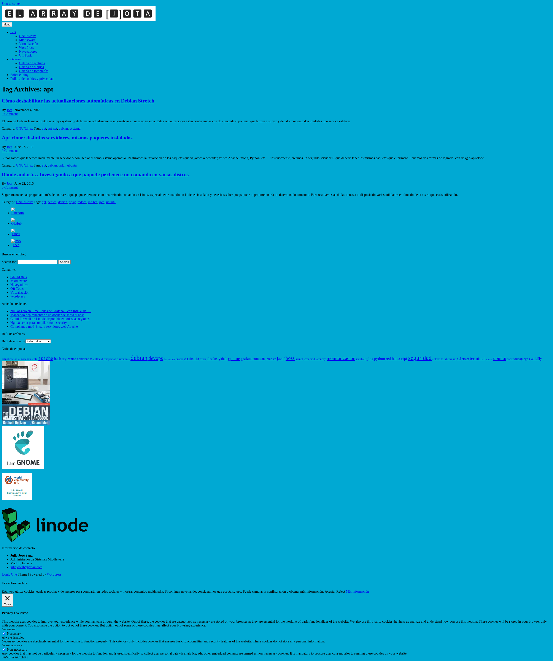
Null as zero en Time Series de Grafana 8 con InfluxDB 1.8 (50, 311)
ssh (454, 359)
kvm (306, 358)
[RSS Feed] (16, 245)
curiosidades (123, 359)
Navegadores (28, 51)
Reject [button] (340, 591)
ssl (459, 359)
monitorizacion (341, 358)
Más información (357, 591)
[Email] (16, 234)
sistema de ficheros (442, 358)
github (223, 359)
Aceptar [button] (330, 591)
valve (510, 359)
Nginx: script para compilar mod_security (38, 322)
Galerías (16, 59)
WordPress (26, 47)
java (280, 358)
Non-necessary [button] (12, 645)
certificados (84, 358)
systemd (75, 128)
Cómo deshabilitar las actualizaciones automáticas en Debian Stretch (78, 101)
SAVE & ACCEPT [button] (15, 657)
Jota (9, 110)
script (402, 358)
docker (171, 359)
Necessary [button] (9, 629)
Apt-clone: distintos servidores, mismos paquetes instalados (67, 137)
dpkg (62, 165)
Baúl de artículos (13, 341)
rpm (101, 202)
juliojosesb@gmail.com (26, 567)
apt (44, 128)
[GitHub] (16, 223)
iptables (271, 358)
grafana (247, 359)
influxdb (259, 358)
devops (155, 358)
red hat (92, 202)
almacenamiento (28, 358)
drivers (179, 359)
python (379, 358)
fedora (82, 202)
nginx (368, 358)
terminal (477, 358)
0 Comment (10, 114)
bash (57, 358)
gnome (234, 358)
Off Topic (25, 55)
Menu (6, 24)
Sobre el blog (19, 75)
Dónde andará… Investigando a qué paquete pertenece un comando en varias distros (95, 174)
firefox (212, 358)
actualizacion (9, 358)
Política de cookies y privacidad (32, 78)
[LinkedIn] (17, 213)
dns (165, 359)
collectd (98, 358)
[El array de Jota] (79, 20)
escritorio (191, 358)
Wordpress (17, 296)
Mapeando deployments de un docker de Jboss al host (47, 315)
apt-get (52, 128)
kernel (299, 358)
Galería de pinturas (32, 63)
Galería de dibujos (31, 67)
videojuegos (521, 358)
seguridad (420, 358)
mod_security (318, 358)
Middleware (27, 40)
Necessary (14, 633)
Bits (13, 32)
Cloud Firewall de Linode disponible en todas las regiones (49, 319)
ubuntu (72, 165)
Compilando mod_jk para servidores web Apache (44, 326)
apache (45, 358)
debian (63, 128)
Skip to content (12, 3)
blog (64, 359)
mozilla (360, 358)
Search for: (9, 262)
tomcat (489, 359)
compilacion (110, 359)
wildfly (536, 358)
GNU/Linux (27, 36)
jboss (289, 358)
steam (465, 358)
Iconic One (9, 574)
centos (52, 202)
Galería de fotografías (33, 71)
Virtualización (28, 44)
